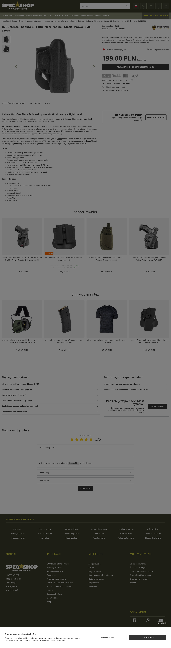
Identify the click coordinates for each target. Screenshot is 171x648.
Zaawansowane (108, 637)
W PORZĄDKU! (148, 637)
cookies (71, 638)
